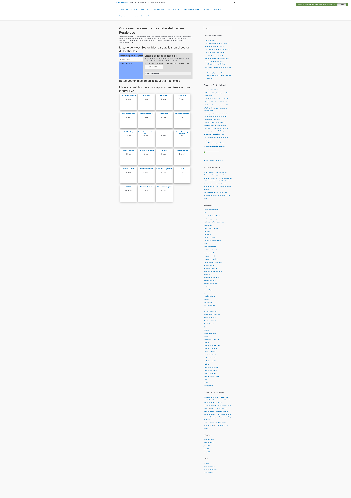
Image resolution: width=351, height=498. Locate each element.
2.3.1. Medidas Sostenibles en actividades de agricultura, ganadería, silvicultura (219, 75)
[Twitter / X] (234, 2)
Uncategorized (208, 385)
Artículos (206, 9)
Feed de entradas (209, 466)
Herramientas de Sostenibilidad (140, 16)
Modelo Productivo (210, 324)
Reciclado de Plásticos (211, 367)
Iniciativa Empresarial (210, 311)
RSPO (205, 379)
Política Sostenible (210, 352)
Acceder (206, 463)
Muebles (206, 330)
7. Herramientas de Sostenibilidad (214, 146)
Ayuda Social (208, 225)
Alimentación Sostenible (211, 209)
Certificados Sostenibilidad (212, 240)
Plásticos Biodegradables (212, 345)
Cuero (206, 244)
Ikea (205, 308)
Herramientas (208, 302)
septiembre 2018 (209, 443)
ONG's (206, 336)
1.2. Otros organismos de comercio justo (218, 49)
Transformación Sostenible (128, 9)
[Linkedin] (231, 2)
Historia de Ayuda (209, 305)
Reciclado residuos (210, 373)
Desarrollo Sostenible (211, 259)
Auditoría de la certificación (212, 216)
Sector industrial (173, 9)
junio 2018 (207, 449)
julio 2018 (207, 446)
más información (331, 4)
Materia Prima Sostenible (212, 315)
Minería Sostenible (210, 318)
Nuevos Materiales (210, 333)
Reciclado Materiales (210, 370)
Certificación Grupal (210, 237)
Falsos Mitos (208, 290)
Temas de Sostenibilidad (191, 9)
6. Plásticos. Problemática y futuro (214, 134)
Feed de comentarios (210, 469)
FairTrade (207, 287)
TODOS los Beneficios (126, 63)
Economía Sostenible (210, 268)
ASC (205, 213)
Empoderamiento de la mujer (213, 271)
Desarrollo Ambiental (210, 250)
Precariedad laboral (210, 355)
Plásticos (206, 342)
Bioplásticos (207, 234)
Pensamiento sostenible (211, 339)
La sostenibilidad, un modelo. (213, 402)
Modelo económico (210, 321)
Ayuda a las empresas (211, 219)
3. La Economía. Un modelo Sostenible (216, 105)
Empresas (122, 16)
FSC (205, 293)
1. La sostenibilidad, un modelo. (214, 90)
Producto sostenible (210, 361)
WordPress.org (208, 472)
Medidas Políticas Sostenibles (214, 161)
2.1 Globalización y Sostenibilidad (216, 102)
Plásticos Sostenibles (210, 348)
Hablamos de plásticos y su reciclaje (215, 192)
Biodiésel (207, 231)
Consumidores (217, 9)
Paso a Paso (145, 9)
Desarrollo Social (209, 256)
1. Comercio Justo (209, 40)
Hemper (206, 299)
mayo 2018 (207, 452)
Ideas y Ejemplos (158, 9)
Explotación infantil (210, 281)
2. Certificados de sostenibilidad (214, 52)
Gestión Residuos (209, 296)
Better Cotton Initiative (211, 228)
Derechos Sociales (210, 247)
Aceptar (342, 4)
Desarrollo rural (209, 253)
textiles (206, 382)
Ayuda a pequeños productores (214, 222)
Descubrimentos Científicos (213, 262)
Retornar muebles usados (212, 376)
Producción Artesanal (211, 358)
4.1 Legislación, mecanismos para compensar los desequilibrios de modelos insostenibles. (216, 116)
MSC (205, 327)
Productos (207, 364)
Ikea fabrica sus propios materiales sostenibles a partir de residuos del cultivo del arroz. (217, 186)
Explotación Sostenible (211, 284)
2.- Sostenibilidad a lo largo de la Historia (217, 99)
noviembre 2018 (209, 439)
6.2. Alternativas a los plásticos (215, 143)
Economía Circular (209, 265)
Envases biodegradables (211, 277)
